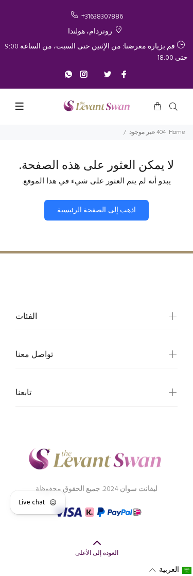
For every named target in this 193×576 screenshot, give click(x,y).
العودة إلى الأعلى (96, 553)
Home (177, 132)
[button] (170, 570)
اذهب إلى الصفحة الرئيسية (96, 210)
